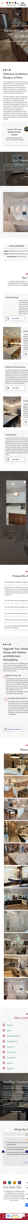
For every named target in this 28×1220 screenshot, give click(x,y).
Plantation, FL (12, 1047)
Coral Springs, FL (12, 1057)
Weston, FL (11, 1025)
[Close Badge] (22, 1214)
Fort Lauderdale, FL (13, 1041)
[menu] (2, 3)
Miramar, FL (11, 1068)
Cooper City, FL (12, 1052)
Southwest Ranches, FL (14, 1036)
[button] (3, 1147)
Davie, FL (10, 1030)
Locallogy (8, 1208)
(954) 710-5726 (21, 256)
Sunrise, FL (11, 1063)
